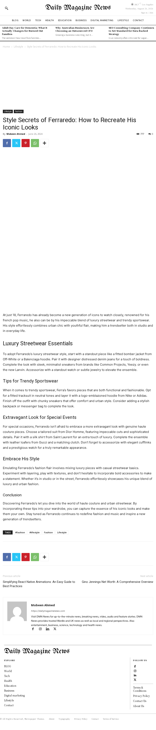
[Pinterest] (26, 143)
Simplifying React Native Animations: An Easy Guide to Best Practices (39, 584)
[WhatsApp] (35, 143)
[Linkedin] (49, 629)
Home (6, 46)
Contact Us (139, 701)
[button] (6, 8)
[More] (44, 143)
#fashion (20, 532)
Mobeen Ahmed (15, 133)
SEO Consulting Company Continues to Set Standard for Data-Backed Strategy (131, 31)
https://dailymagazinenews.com (48, 610)
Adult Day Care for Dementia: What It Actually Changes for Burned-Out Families (24, 31)
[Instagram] (42, 629)
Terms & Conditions (139, 689)
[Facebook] (7, 143)
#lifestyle (34, 532)
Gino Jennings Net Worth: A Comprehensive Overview (117, 582)
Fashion (18, 111)
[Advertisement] (78, 79)
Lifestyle (18, 46)
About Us (138, 706)
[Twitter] (16, 143)
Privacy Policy (141, 695)
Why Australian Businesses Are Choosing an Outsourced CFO (74, 29)
